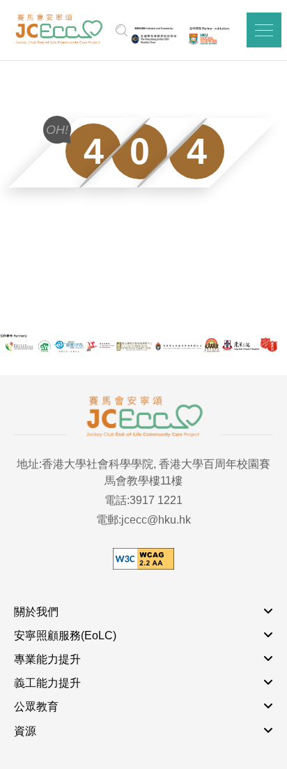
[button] (264, 30)
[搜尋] (121, 30)
